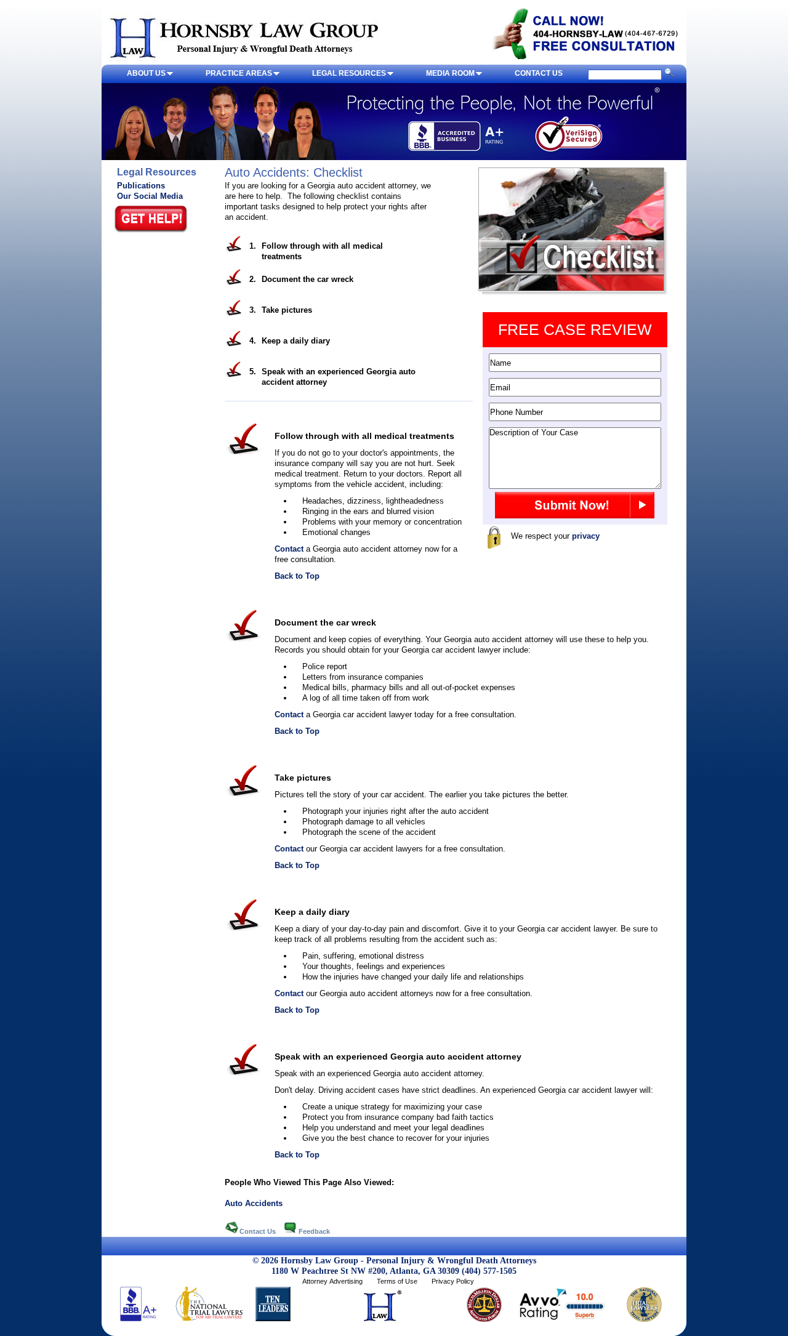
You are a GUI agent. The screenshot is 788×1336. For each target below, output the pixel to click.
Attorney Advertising (332, 1281)
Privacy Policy (453, 1281)
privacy (586, 536)
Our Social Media (150, 196)
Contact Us (258, 1231)
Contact (289, 548)
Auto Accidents (254, 1203)
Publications (141, 185)
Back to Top (297, 576)
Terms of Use (397, 1281)
